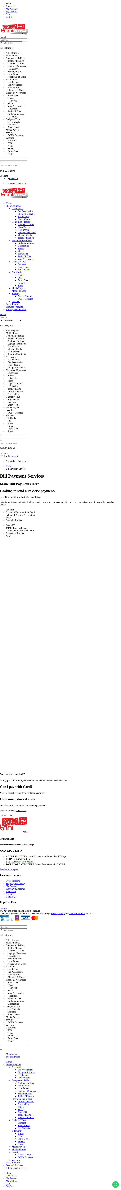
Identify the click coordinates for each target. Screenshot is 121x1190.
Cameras (22, 264)
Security (15, 293)
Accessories (17, 208)
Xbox (20, 285)
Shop (8, 3)
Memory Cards (25, 235)
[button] (3, 37)
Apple (20, 275)
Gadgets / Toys (19, 261)
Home (9, 203)
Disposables (23, 245)
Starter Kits (23, 253)
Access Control (25, 296)
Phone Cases (24, 219)
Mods (20, 251)
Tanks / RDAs (24, 256)
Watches (16, 301)
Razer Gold (23, 280)
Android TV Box (26, 224)
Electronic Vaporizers (22, 240)
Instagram (14, 869)
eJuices (21, 248)
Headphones (23, 216)
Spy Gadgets (24, 269)
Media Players (18, 288)
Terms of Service (77, 913)
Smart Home (24, 267)
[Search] (1, 162)
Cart (8, 14)
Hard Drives (23, 230)
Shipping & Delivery (15, 883)
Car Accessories (25, 211)
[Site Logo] (15, 34)
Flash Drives (24, 227)
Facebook (4, 869)
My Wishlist (11, 11)
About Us (10, 894)
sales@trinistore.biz (24, 861)
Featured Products (14, 307)
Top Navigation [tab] (13, 1056)
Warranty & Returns (15, 889)
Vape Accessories (26, 259)
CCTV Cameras (25, 299)
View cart (13, 178)
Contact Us (11, 6)
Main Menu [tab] (11, 1054)
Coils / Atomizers (26, 243)
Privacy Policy (58, 913)
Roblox (21, 283)
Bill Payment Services (16, 309)
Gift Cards (17, 272)
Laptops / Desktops (27, 232)
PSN (20, 277)
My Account (12, 9)
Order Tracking (13, 881)
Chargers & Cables (26, 214)
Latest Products (13, 304)
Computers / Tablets (21, 222)
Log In (9, 17)
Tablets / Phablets (26, 237)
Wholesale (11, 891)
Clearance (3, 908)
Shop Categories (13, 206)
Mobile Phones (19, 291)
